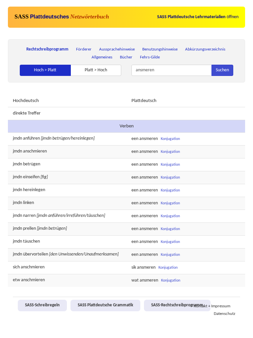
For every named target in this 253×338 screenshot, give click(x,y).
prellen (29, 228)
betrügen (31, 164)
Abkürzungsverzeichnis (205, 49)
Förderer (84, 49)
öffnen (198, 17)
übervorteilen (35, 254)
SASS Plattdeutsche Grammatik (105, 305)
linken (28, 202)
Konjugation (170, 139)
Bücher (126, 57)
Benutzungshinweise (160, 49)
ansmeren (148, 138)
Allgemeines (102, 57)
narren (29, 215)
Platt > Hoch (96, 70)
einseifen (31, 177)
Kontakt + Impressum (212, 306)
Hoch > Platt (45, 70)
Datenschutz (224, 314)
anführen (31, 138)
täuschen (31, 241)
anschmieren (35, 151)
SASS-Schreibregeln (42, 305)
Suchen (222, 70)
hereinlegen (34, 189)
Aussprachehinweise (117, 49)
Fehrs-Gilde (150, 57)
